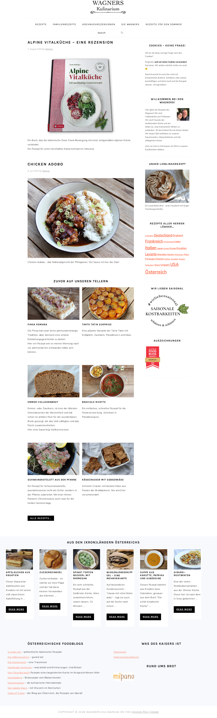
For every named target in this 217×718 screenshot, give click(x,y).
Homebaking (15, 677)
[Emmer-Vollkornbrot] (53, 381)
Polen (186, 254)
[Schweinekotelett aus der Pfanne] (53, 459)
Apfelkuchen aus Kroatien (18, 574)
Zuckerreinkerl (50, 572)
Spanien (182, 259)
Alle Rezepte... (40, 518)
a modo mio (14, 651)
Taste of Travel (16, 693)
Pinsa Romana (37, 324)
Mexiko (170, 254)
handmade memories (20, 667)
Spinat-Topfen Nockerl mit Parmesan (83, 575)
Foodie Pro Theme (145, 711)
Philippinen (178, 255)
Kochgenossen (16, 682)
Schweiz (159, 259)
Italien (151, 247)
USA (174, 264)
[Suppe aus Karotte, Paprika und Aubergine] (153, 568)
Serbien (167, 259)
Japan (160, 248)
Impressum (120, 651)
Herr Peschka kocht (19, 672)
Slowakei (174, 259)
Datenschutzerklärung (126, 657)
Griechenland (169, 242)
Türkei (157, 265)
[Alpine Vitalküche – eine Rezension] (81, 135)
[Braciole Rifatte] (108, 381)
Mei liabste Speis (17, 687)
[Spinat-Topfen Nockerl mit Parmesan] (86, 568)
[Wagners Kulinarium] (108, 16)
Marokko (162, 254)
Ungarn (165, 264)
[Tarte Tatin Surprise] (108, 303)
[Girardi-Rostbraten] (187, 568)
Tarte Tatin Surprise (97, 324)
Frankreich (154, 241)
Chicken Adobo (45, 164)
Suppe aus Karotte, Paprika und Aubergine (152, 575)
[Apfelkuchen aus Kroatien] (19, 568)
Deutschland (163, 235)
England (178, 235)
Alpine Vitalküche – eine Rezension (70, 42)
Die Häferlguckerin (18, 657)
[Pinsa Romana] (53, 303)
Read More (16, 609)
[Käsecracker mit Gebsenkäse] (108, 459)
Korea (172, 248)
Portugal (150, 258)
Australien (149, 236)
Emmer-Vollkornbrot (43, 402)
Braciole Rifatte (94, 402)
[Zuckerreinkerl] (52, 568)
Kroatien (181, 248)
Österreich (156, 271)
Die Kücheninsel (17, 662)
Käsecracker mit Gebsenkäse (103, 479)
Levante (151, 254)
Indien (177, 241)
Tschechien (149, 265)
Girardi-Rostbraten (182, 574)
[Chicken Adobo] (81, 257)
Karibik (166, 249)
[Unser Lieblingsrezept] (167, 202)
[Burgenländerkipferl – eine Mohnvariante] (120, 568)
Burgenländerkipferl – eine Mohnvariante (120, 575)
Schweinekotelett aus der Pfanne (52, 479)
